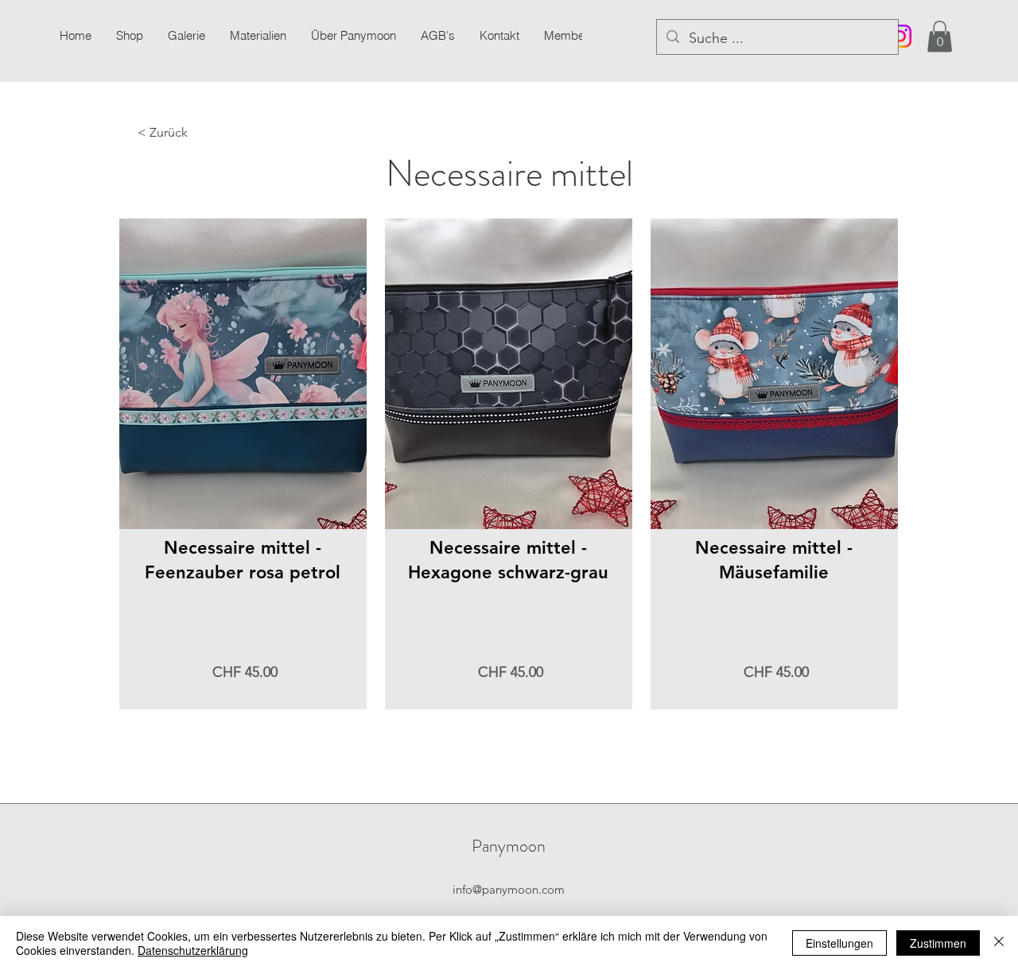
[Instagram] (899, 36)
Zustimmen (938, 943)
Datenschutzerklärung (193, 950)
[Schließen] (998, 943)
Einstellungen (839, 943)
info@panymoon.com (509, 889)
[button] (186, 36)
